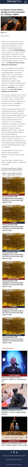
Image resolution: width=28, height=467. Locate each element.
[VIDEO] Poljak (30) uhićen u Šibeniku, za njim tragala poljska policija (14, 412)
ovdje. (7, 164)
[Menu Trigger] (25, 2)
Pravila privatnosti (17, 459)
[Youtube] (16, 452)
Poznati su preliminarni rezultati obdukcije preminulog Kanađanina (11, 169)
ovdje (14, 162)
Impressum (9, 459)
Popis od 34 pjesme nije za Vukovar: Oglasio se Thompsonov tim (14, 379)
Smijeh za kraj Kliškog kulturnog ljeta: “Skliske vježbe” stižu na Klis (14, 444)
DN (5, 32)
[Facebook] (11, 452)
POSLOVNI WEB (17, 464)
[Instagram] (13, 452)
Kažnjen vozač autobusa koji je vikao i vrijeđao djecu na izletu (12, 174)
